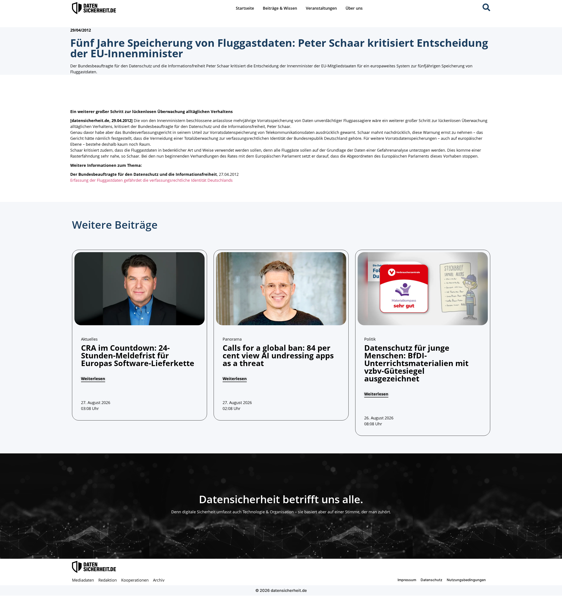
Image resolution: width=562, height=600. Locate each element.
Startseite (245, 8)
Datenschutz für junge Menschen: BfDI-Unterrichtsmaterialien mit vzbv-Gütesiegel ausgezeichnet (416, 363)
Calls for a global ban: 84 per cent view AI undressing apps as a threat (278, 355)
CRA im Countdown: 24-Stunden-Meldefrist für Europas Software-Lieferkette (137, 355)
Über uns (354, 8)
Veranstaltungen (321, 8)
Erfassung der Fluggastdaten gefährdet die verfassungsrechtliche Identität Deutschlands (151, 180)
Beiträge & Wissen (280, 8)
